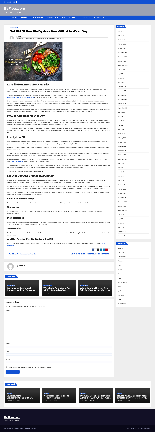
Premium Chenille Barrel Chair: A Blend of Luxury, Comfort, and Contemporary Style (95, 398)
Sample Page (147, 428)
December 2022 (122, 197)
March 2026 (121, 39)
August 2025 (121, 69)
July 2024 (121, 116)
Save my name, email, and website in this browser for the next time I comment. (30, 367)
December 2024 (122, 95)
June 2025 (121, 78)
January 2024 (122, 142)
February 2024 (122, 138)
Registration (99, 17)
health (119, 278)
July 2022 (121, 219)
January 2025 (122, 91)
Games (120, 274)
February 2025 (122, 86)
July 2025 (121, 74)
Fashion (120, 261)
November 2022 (122, 202)
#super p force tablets (57, 38)
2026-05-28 (11, 400)
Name (8, 343)
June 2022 (121, 223)
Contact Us (86, 17)
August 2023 (121, 163)
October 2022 (122, 206)
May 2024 (121, 125)
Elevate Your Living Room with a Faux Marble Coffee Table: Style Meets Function (132, 398)
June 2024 (121, 121)
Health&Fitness (52, 17)
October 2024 (122, 103)
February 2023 (122, 189)
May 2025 (121, 82)
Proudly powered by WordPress (11, 428)
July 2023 (121, 167)
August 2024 (121, 112)
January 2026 (122, 48)
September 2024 (123, 108)
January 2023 (122, 193)
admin (19, 36)
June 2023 (121, 172)
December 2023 (122, 146)
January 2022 (122, 231)
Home (128, 428)
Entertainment (37, 17)
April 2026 (121, 35)
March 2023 (121, 184)
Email (8, 351)
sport (119, 291)
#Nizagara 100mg (45, 38)
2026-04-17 (85, 400)
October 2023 (122, 155)
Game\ (120, 269)
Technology (73, 17)
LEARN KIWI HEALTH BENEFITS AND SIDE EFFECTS (90, 254)
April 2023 (121, 180)
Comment (9, 310)
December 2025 (122, 52)
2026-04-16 (121, 400)
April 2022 (121, 227)
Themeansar (33, 428)
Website (8, 359)
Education (24, 17)
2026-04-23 (48, 400)
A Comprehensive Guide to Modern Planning (56, 397)
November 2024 (122, 99)
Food (119, 265)
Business (14, 17)
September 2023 (123, 159)
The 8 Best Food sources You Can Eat (22, 254)
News (64, 17)
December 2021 (122, 236)
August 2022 (121, 214)
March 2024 (121, 133)
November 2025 (122, 57)
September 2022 (123, 210)
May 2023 (121, 176)
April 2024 (121, 129)
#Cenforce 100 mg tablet (33, 38)
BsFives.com (14, 8)
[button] (149, 17)
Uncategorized (122, 303)
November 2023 (122, 150)
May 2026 (121, 31)
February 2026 (122, 44)
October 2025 (122, 61)
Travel (119, 299)
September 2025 (123, 65)
